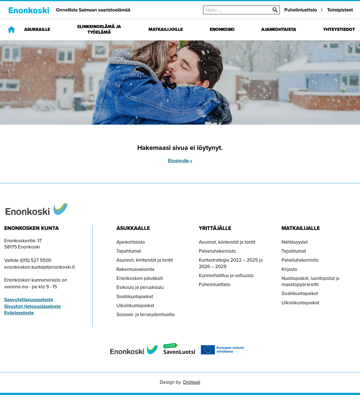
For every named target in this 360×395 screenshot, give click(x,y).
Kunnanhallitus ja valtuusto (226, 275)
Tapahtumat (128, 251)
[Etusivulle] (11, 29)
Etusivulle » (180, 160)
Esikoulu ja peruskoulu (140, 287)
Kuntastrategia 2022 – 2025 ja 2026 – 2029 (231, 263)
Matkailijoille (165, 30)
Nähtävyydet (295, 242)
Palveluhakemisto (217, 251)
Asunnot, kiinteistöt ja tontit (144, 260)
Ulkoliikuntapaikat (135, 305)
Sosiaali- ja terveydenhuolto (145, 314)
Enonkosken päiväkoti (139, 278)
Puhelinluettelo (300, 9)
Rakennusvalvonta (135, 269)
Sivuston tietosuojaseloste (32, 306)
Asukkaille (37, 30)
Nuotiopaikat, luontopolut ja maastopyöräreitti (310, 281)
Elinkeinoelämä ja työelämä (99, 29)
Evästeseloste (19, 312)
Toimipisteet (340, 9)
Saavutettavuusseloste (28, 299)
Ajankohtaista (278, 30)
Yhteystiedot (339, 30)
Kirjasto (289, 269)
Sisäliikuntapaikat (134, 296)
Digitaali (191, 382)
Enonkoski (222, 30)
